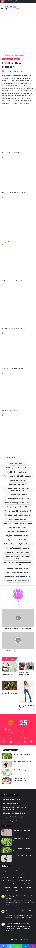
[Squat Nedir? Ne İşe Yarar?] (7, 764)
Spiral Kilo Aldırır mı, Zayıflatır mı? (19, 923)
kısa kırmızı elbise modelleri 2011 (18, 577)
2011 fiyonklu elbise (18, 464)
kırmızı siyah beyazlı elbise (18, 568)
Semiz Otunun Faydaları (21, 839)
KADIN (15, 887)
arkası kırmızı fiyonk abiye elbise (18, 503)
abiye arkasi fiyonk (18, 480)
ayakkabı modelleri (19, 880)
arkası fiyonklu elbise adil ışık (18, 499)
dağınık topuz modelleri (8, 884)
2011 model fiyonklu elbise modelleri (18, 476)
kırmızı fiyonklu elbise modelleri (18, 552)
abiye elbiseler (6, 877)
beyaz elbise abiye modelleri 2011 (18, 511)
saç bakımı (15, 890)
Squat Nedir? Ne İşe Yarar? (12, 1)
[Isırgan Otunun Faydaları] (7, 756)
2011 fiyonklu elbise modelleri (18, 468)
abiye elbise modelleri (19, 877)
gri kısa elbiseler (26, 544)
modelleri (28, 887)
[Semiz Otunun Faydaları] (6, 842)
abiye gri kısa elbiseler (18, 484)
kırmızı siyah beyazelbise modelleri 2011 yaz (18, 563)
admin (6, 71)
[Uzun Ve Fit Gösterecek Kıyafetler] (27, 692)
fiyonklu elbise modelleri (18, 532)
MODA (12, 55)
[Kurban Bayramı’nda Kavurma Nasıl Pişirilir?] (9, 685)
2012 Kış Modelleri (19, 874)
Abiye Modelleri (6, 880)
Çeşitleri (23, 890)
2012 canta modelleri (19, 871)
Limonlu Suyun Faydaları (22, 770)
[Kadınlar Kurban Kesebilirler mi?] (27, 666)
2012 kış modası (6, 874)
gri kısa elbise (10, 544)
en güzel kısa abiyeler (18, 519)
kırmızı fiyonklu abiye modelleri (18, 548)
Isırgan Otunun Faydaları (22, 754)
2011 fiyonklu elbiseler (18, 472)
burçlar (28, 880)
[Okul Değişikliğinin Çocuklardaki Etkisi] (7, 780)
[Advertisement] (18, 33)
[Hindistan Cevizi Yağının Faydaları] (9, 667)
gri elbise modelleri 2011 (18, 540)
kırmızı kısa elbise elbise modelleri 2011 (18, 557)
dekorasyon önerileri (23, 884)
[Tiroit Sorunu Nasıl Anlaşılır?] (6, 832)
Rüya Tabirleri (6, 890)
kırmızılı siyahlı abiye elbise (18, 572)
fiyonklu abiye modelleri (18, 527)
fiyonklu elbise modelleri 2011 (18, 536)
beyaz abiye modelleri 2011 (18, 507)
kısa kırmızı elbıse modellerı (18, 581)
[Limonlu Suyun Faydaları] (7, 772)
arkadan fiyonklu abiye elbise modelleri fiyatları (18, 489)
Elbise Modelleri (19, 55)
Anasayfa (6, 55)
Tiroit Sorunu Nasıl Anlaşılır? (22, 830)
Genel (16, 59)
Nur (6, 923)
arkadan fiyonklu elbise (18, 494)
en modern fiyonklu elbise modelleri (18, 523)
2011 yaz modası (7, 871)
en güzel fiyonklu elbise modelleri (18, 515)
